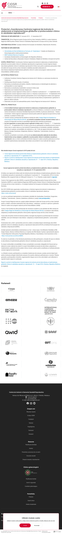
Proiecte (31, 497)
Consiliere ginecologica (31, 486)
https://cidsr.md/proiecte (8, 193)
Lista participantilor (44, 198)
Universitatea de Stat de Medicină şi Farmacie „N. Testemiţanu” (22, 51)
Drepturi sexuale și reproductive (31, 459)
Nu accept (36, 525)
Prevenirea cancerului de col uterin (31, 452)
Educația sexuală (31, 455)
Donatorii (31, 434)
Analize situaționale (31, 504)
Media (2, 520)
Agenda (54, 177)
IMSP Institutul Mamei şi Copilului (14, 55)
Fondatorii (31, 419)
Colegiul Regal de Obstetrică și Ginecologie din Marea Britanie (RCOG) (24, 210)
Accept (25, 525)
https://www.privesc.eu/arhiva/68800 (12, 236)
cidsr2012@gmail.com (33, 400)
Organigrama (31, 426)
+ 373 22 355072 (32, 397)
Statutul (31, 423)
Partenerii (31, 430)
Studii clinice (31, 500)
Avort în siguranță (31, 482)
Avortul (31, 448)
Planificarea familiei (31, 479)
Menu (10, 13)
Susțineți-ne (46, 6)
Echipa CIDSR (31, 415)
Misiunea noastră (31, 411)
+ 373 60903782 (31, 398)
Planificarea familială (31, 444)
